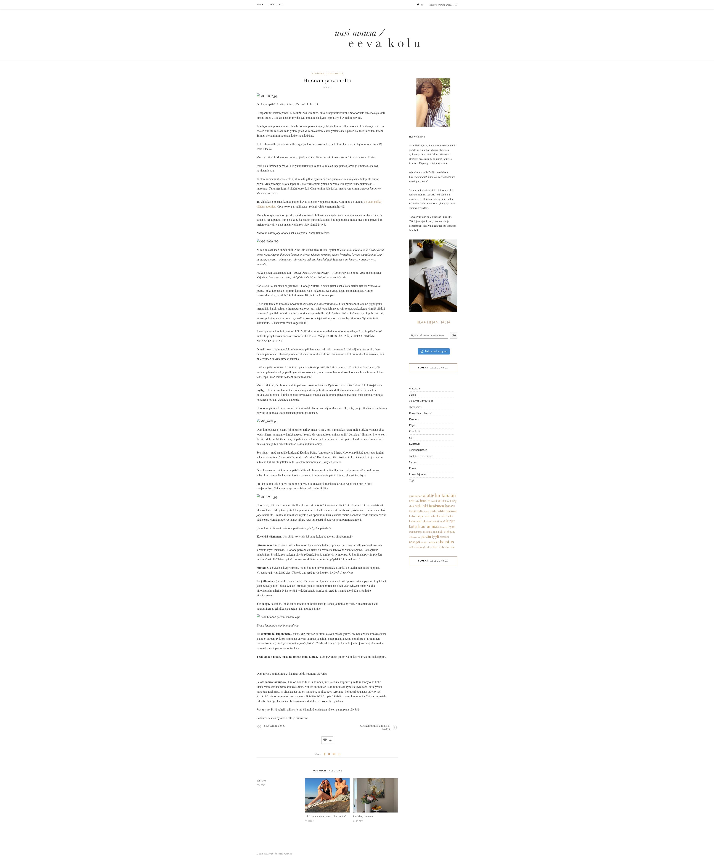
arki (411, 500)
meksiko (427, 531)
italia (420, 511)
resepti (414, 541)
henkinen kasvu (442, 505)
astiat (417, 501)
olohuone (449, 531)
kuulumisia (428, 526)
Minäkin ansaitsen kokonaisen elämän (326, 816)
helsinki (421, 505)
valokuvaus (443, 547)
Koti (411, 437)
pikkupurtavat (414, 537)
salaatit (433, 542)
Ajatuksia (318, 73)
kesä (443, 521)
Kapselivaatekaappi (420, 413)
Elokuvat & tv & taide (421, 400)
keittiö (435, 521)
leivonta (443, 527)
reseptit (424, 542)
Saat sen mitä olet (274, 725)
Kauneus (414, 419)
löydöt (451, 527)
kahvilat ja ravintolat (422, 516)
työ (423, 547)
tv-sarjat (418, 547)
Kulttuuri (414, 443)
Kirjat (412, 425)
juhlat (441, 510)
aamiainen (415, 496)
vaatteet (434, 547)
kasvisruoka (445, 516)
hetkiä (412, 511)
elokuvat (446, 501)
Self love (261, 780)
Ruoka (412, 468)
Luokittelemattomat (420, 455)
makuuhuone (415, 531)
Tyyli (411, 480)
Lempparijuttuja (418, 449)
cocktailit (436, 501)
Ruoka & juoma (417, 474)
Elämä (412, 394)
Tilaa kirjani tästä (433, 322)
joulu (433, 511)
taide (411, 547)
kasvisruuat (417, 521)
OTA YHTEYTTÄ (276, 5)
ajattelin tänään (439, 495)
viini (452, 547)
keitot (428, 521)
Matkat (413, 462)
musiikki (438, 532)
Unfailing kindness (363, 816)
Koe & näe (415, 431)
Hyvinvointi (335, 73)
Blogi (260, 5)
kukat (413, 526)
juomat (451, 510)
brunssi (425, 500)
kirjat (450, 520)
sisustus (446, 541)
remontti (444, 536)
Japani (426, 511)
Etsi (453, 335)
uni (427, 547)
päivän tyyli (430, 536)
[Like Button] (325, 740)
